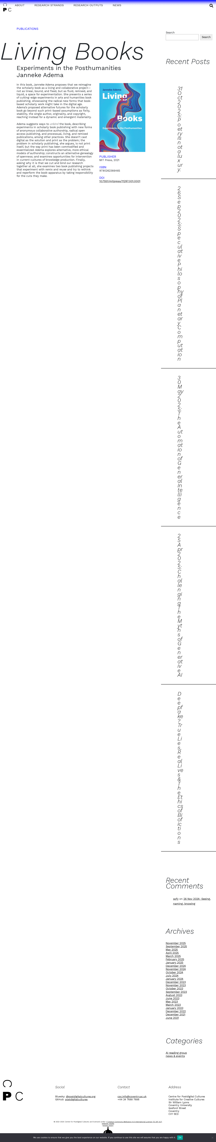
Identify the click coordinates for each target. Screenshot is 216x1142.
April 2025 (172, 952)
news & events (175, 1056)
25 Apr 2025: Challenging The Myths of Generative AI (180, 605)
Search (170, 32)
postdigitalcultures (76, 1099)
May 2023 (172, 1001)
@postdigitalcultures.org (81, 1096)
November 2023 (176, 985)
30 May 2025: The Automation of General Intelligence (180, 447)
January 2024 (174, 978)
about (20, 5)
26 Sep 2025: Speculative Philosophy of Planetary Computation (180, 273)
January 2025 (174, 962)
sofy (176, 898)
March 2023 (173, 1004)
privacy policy (108, 1125)
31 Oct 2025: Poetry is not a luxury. (180, 129)
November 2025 (176, 943)
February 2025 (175, 959)
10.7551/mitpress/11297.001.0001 (119, 181)
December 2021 (175, 1014)
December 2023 (176, 982)
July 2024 (172, 975)
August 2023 (174, 995)
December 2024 (176, 965)
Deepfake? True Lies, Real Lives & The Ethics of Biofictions (180, 768)
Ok (180, 1137)
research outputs (88, 5)
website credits (108, 1124)
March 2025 (173, 956)
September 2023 (176, 991)
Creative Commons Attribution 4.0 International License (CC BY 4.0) (134, 1122)
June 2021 (172, 1017)
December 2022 (176, 1011)
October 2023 (174, 988)
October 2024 (174, 972)
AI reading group (176, 1052)
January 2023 (174, 1008)
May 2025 (172, 949)
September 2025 (176, 946)
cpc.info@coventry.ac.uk (132, 1096)
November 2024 (176, 969)
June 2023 (172, 998)
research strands (49, 5)
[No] (212, 1137)
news (117, 5)
